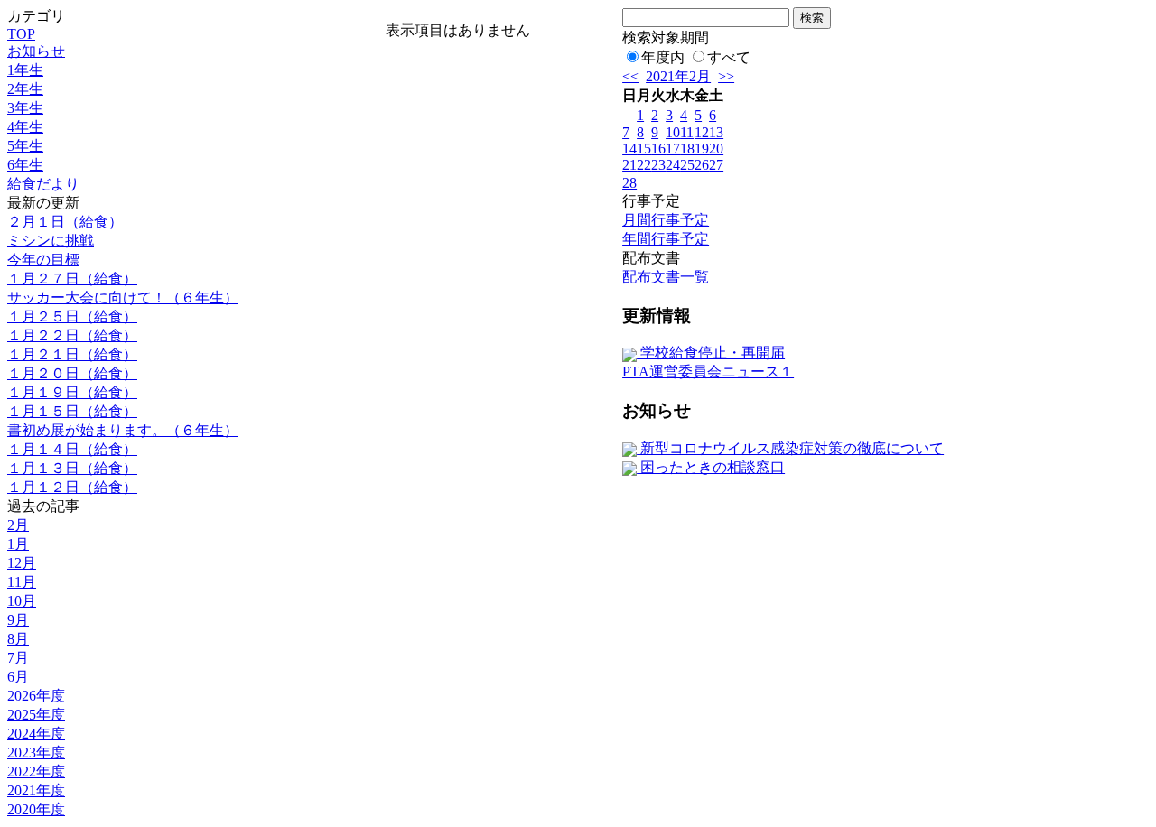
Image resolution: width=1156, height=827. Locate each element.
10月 (21, 601)
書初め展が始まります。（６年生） (122, 430)
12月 (21, 563)
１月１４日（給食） (72, 449)
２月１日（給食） (65, 221)
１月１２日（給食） (72, 487)
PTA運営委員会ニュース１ (708, 371)
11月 (21, 582)
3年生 (25, 108)
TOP (21, 34)
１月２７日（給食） (72, 278)
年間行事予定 (665, 238)
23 (658, 164)
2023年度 (36, 752)
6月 (18, 676)
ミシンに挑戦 (50, 240)
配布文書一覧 (665, 276)
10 (673, 132)
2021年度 (36, 790)
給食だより (43, 183)
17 (673, 148)
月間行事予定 (665, 220)
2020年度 (36, 809)
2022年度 (36, 771)
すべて (728, 57)
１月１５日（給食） (72, 411)
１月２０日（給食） (72, 373)
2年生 (25, 89)
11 (687, 132)
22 (644, 164)
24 (673, 164)
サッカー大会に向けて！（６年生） (122, 297)
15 (644, 148)
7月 (18, 657)
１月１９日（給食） (72, 392)
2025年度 (36, 714)
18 (687, 148)
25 (687, 164)
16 (658, 148)
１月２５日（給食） (72, 316)
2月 (18, 525)
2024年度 (36, 733)
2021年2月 (678, 76)
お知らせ (36, 51)
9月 (18, 619)
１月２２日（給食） (72, 335)
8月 (18, 638)
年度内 (663, 57)
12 (702, 132)
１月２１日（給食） (72, 354)
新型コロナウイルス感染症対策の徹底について (790, 448)
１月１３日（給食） (72, 468)
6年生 (25, 164)
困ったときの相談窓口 (711, 467)
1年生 (25, 70)
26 (702, 164)
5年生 (25, 145)
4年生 (25, 127)
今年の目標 (43, 259)
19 (702, 148)
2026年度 (36, 695)
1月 (18, 544)
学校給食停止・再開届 (711, 352)
